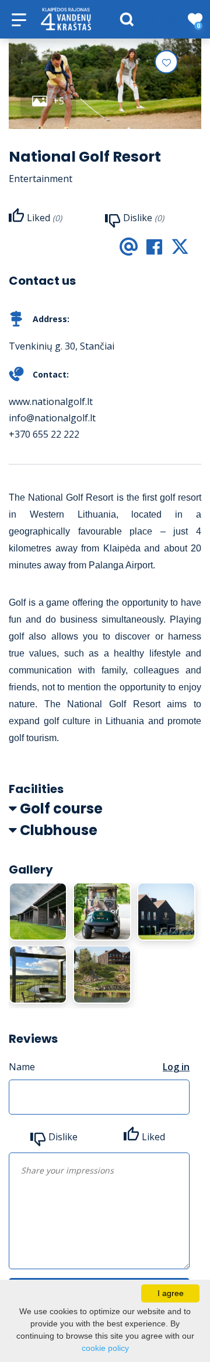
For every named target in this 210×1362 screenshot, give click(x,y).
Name (22, 1066)
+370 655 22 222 (44, 434)
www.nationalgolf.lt (51, 401)
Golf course (61, 808)
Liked (153, 1136)
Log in (176, 1066)
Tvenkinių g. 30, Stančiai (61, 346)
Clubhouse (58, 830)
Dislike (63, 1136)
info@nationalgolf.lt (52, 417)
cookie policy (105, 1348)
